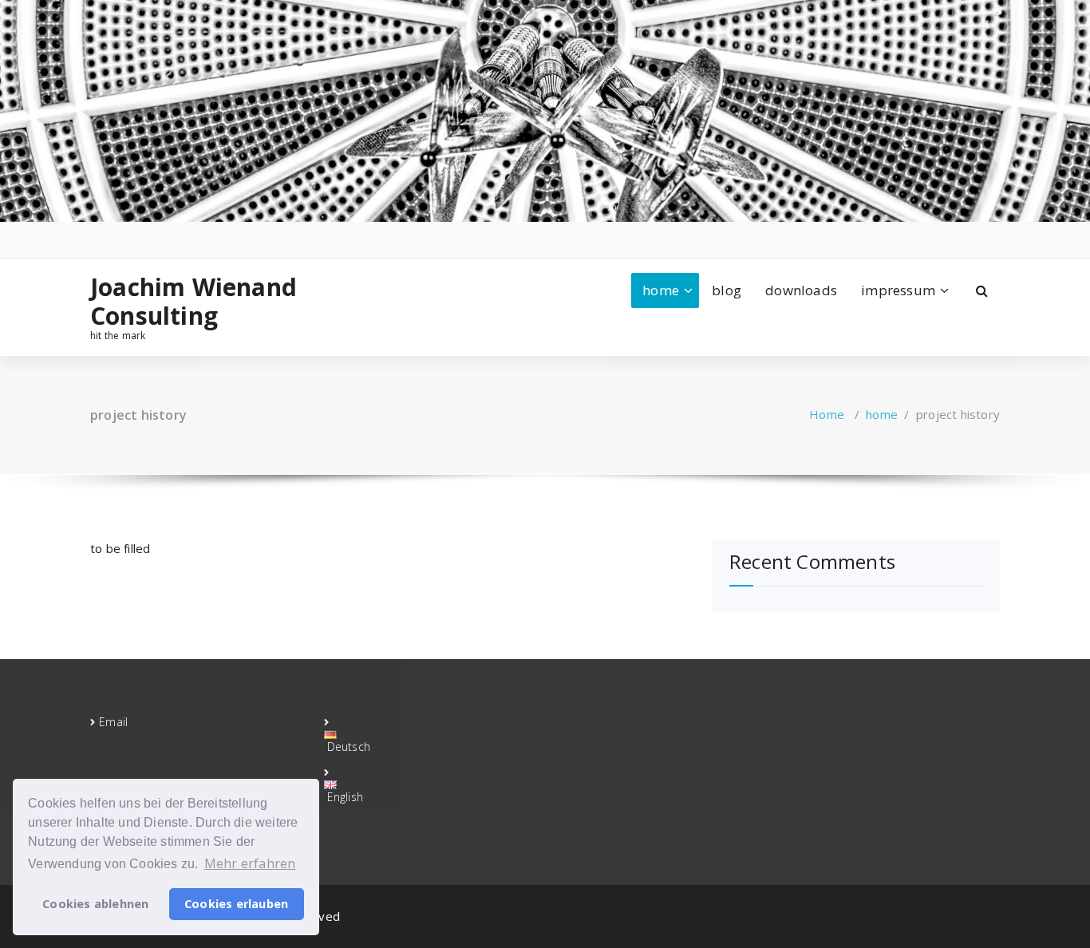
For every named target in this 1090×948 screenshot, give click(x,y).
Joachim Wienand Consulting (193, 301)
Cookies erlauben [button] (236, 903)
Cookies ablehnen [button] (95, 903)
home (660, 290)
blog (726, 290)
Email (113, 721)
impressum (898, 290)
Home (826, 414)
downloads (801, 290)
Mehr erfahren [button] (250, 863)
